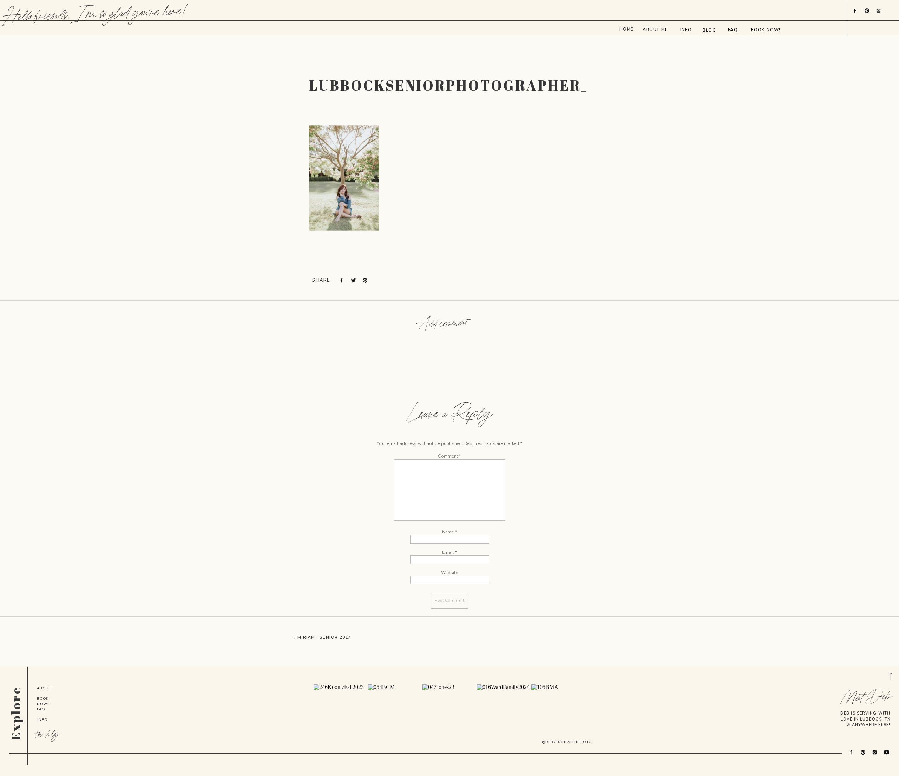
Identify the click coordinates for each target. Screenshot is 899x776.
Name (449, 532)
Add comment (443, 324)
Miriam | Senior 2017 (324, 637)
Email (449, 552)
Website (449, 573)
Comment (449, 456)
